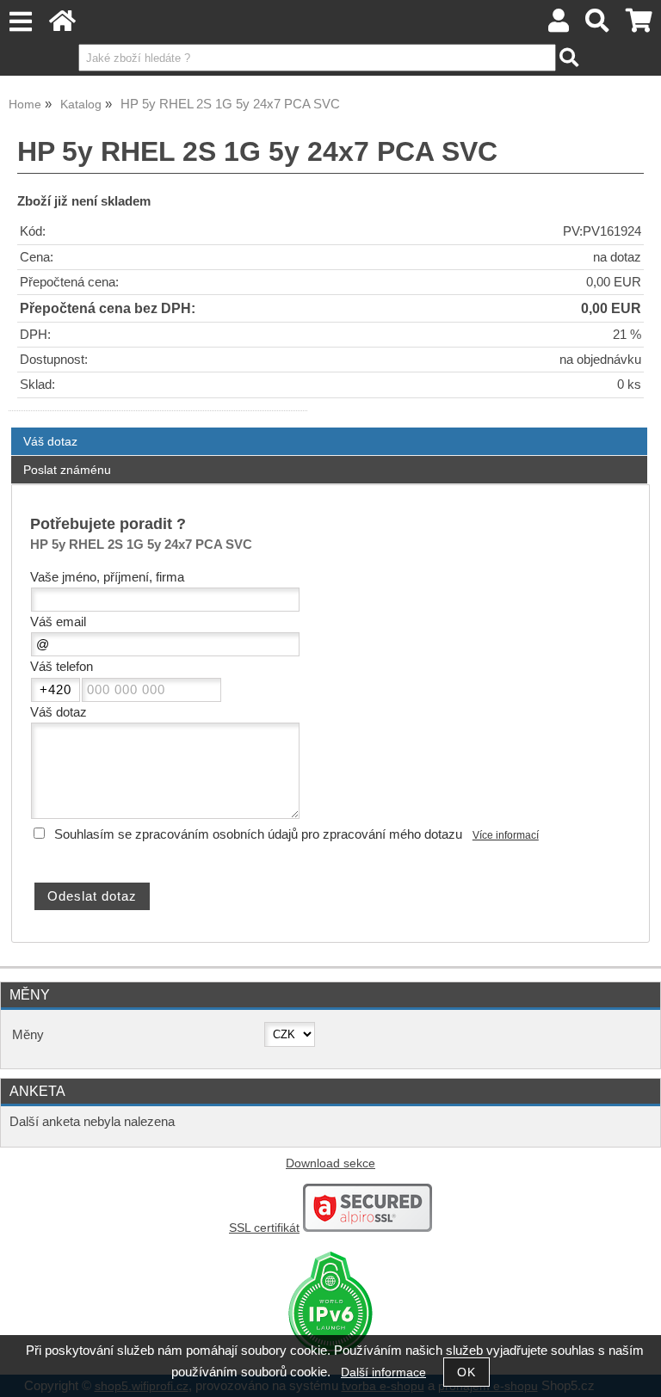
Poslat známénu (67, 470)
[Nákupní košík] (639, 25)
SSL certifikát (264, 1228)
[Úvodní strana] (62, 25)
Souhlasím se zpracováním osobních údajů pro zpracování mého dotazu (258, 834)
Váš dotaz (50, 441)
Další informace (383, 1372)
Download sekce (330, 1163)
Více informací (506, 835)
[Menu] (20, 22)
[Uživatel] (559, 25)
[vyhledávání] (598, 25)
